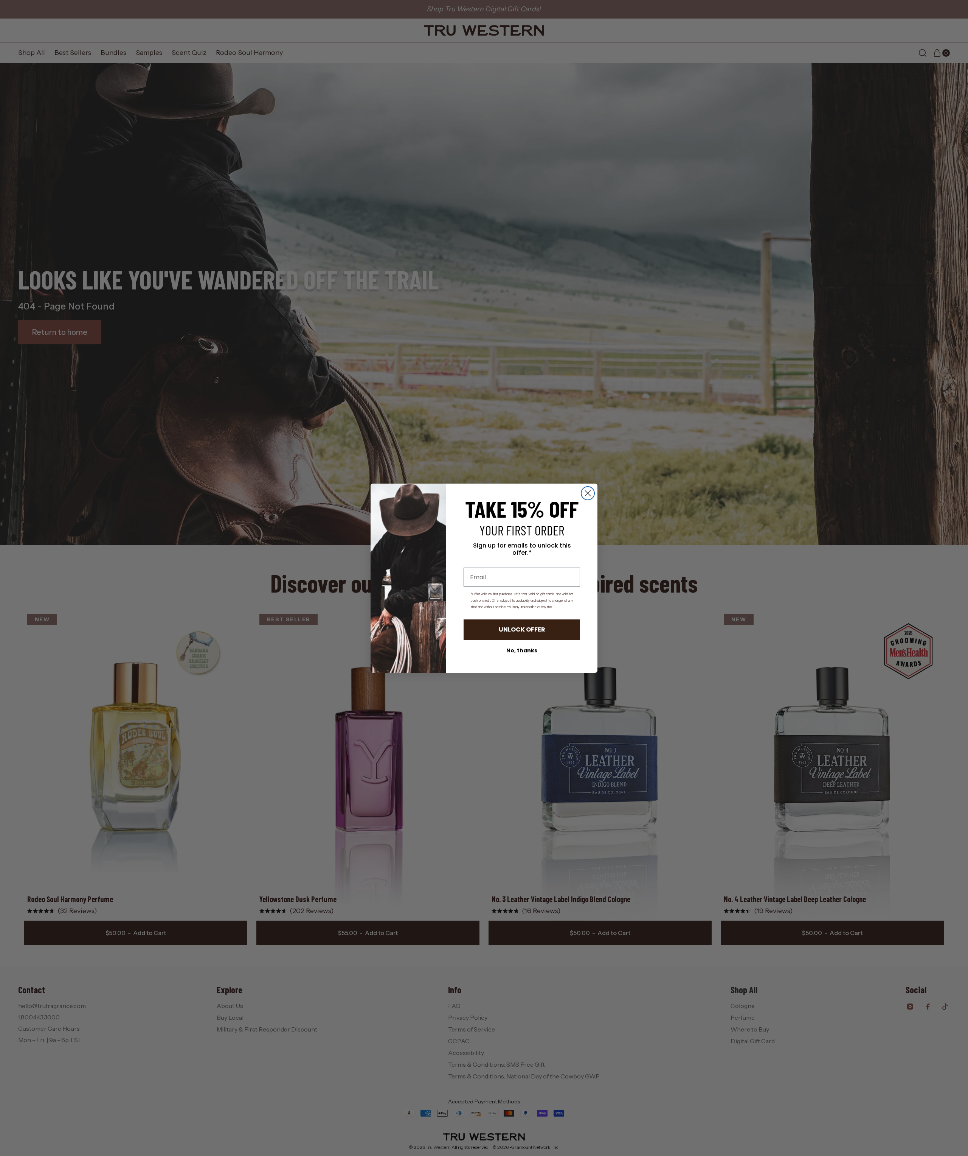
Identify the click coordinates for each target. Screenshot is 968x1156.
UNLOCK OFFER (522, 629)
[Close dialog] (587, 493)
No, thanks (521, 650)
